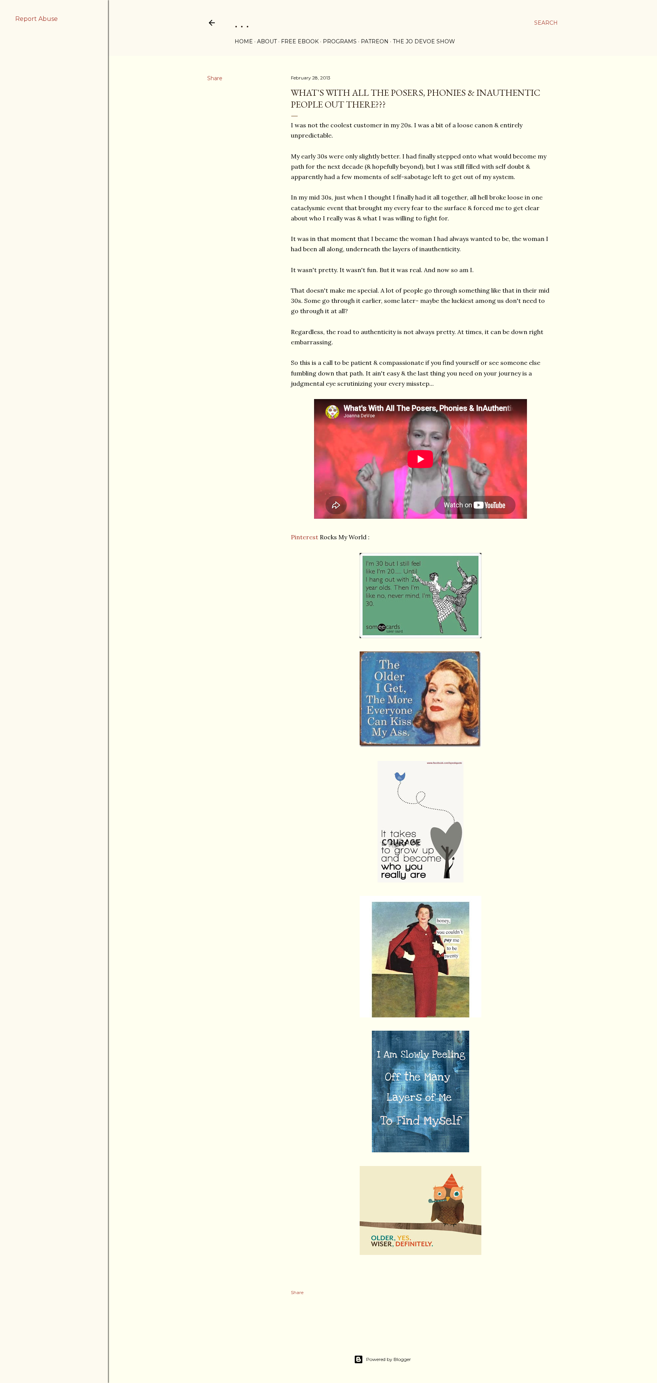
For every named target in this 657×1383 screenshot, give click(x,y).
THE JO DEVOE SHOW (424, 41)
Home (244, 41)
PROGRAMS (340, 41)
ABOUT (267, 41)
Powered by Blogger (388, 1359)
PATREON (375, 41)
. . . (242, 23)
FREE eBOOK (300, 41)
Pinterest (304, 537)
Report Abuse (36, 18)
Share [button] (214, 78)
